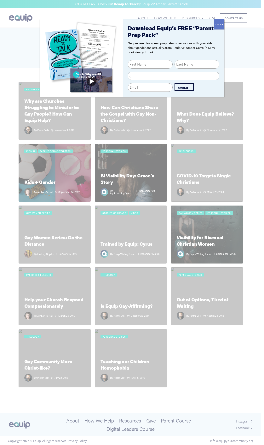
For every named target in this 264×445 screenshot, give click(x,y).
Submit (184, 87)
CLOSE (219, 24)
